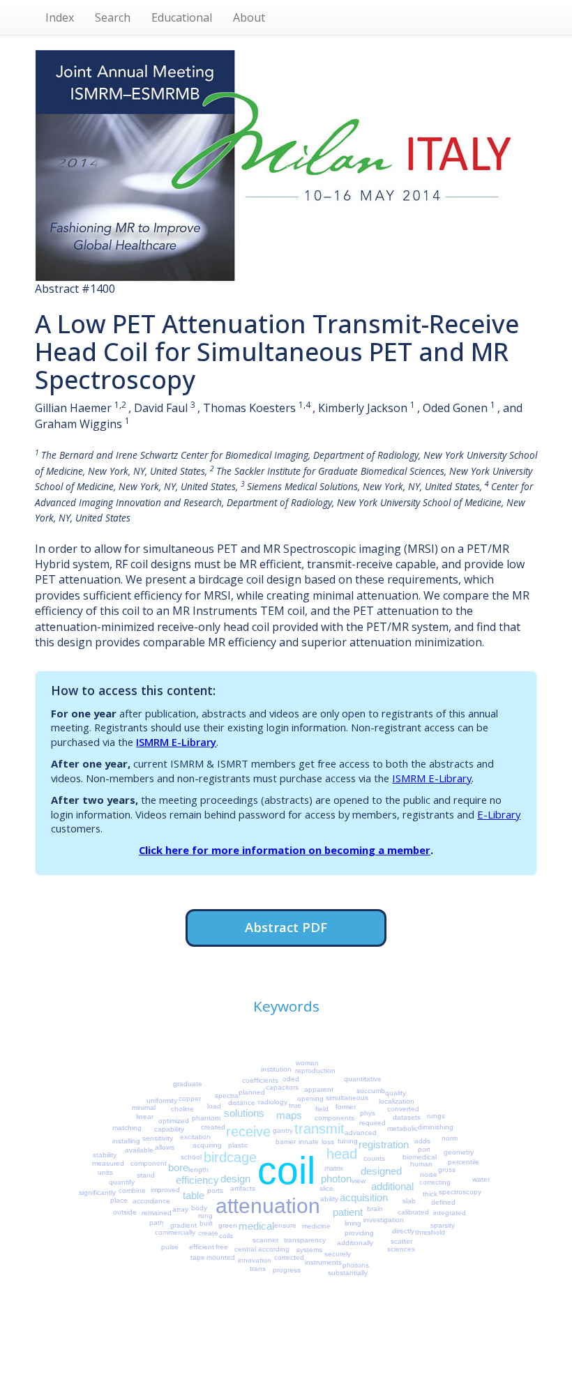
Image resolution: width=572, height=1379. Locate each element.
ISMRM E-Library (176, 742)
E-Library (498, 814)
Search (112, 17)
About (249, 17)
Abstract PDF (286, 927)
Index (59, 17)
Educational (181, 17)
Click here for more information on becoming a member (284, 850)
